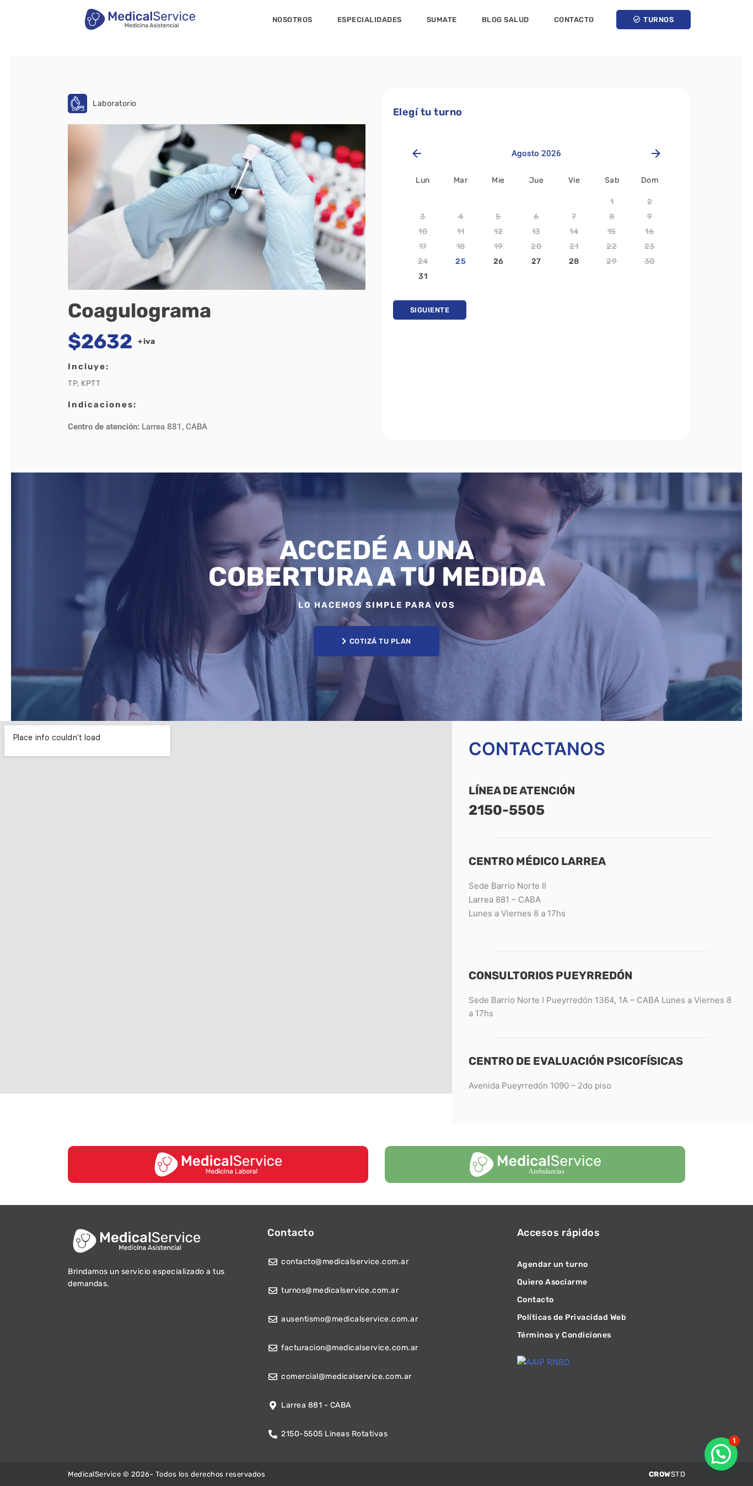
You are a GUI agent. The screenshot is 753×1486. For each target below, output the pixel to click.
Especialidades (369, 19)
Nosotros (292, 19)
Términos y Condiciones (564, 1335)
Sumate (442, 19)
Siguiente (430, 310)
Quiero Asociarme (552, 1282)
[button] (721, 1454)
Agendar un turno (552, 1264)
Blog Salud (505, 19)
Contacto (574, 19)
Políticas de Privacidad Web (572, 1317)
